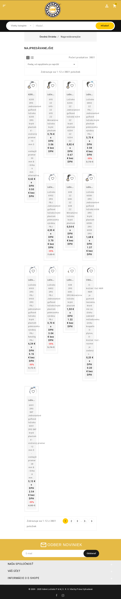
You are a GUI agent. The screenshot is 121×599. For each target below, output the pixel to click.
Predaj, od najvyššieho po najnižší (52, 64)
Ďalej (91, 521)
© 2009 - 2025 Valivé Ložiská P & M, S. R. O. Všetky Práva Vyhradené (61, 589)
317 (86, 521)
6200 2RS (32, 94)
